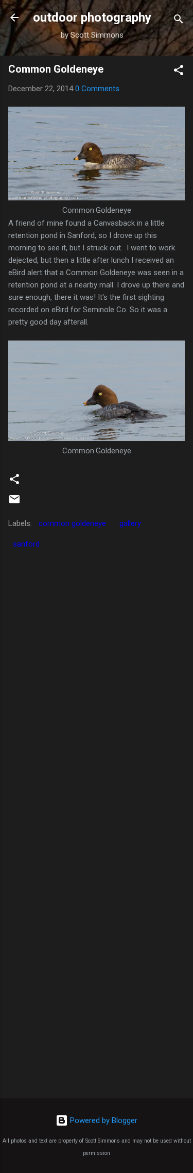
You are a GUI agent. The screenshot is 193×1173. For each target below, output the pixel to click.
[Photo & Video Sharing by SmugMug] (96, 438)
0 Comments (97, 88)
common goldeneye (72, 523)
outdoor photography (92, 17)
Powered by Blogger (102, 1120)
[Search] (178, 21)
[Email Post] (14, 502)
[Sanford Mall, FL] (96, 197)
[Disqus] (96, 683)
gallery (130, 523)
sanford (26, 544)
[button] (178, 72)
